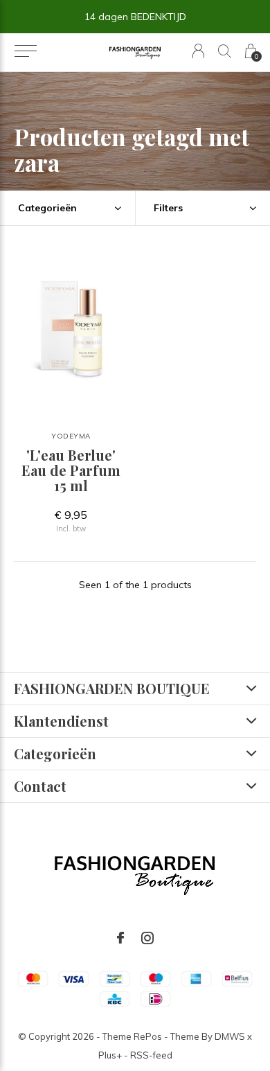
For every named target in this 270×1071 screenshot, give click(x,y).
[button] (25, 51)
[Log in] (198, 51)
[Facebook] (120, 938)
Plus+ (110, 1055)
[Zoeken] (224, 51)
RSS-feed (151, 1055)
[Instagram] (147, 938)
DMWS (230, 1036)
